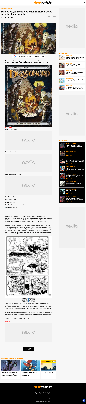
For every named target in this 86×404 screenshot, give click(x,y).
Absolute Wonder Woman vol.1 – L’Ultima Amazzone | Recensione (74, 153)
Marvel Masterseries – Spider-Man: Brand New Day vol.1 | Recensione (74, 176)
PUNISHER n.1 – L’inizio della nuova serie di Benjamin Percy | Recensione (75, 161)
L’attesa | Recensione (47, 372)
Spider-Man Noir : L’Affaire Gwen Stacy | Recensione (74, 191)
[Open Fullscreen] (50, 295)
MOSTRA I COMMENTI (28, 349)
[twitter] (5, 18)
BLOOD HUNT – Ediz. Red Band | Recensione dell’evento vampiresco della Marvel (74, 199)
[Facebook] (35, 392)
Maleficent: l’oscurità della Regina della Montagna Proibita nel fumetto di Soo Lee (9, 374)
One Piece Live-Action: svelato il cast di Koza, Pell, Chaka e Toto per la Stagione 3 (74, 65)
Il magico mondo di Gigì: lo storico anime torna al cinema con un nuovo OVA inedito (74, 88)
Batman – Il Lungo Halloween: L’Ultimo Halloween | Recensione (74, 146)
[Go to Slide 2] (32, 300)
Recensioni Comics (71, 143)
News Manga (69, 78)
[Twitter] (39, 392)
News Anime (69, 55)
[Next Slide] (49, 266)
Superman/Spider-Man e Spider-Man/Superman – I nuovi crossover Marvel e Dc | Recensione (74, 169)
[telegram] (12, 18)
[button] (28, 266)
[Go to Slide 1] (25, 300)
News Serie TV (69, 63)
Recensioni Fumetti (6, 8)
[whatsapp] (9, 18)
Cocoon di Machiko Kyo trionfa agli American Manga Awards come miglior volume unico (74, 80)
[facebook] (2, 18)
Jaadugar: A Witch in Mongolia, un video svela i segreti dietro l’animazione (74, 73)
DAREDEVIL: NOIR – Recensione (73, 183)
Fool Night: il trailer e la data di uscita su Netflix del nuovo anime (75, 58)
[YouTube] (47, 392)
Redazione (3, 21)
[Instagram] (43, 392)
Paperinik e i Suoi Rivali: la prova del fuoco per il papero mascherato (30, 374)
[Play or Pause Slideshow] (7, 295)
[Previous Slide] (8, 266)
